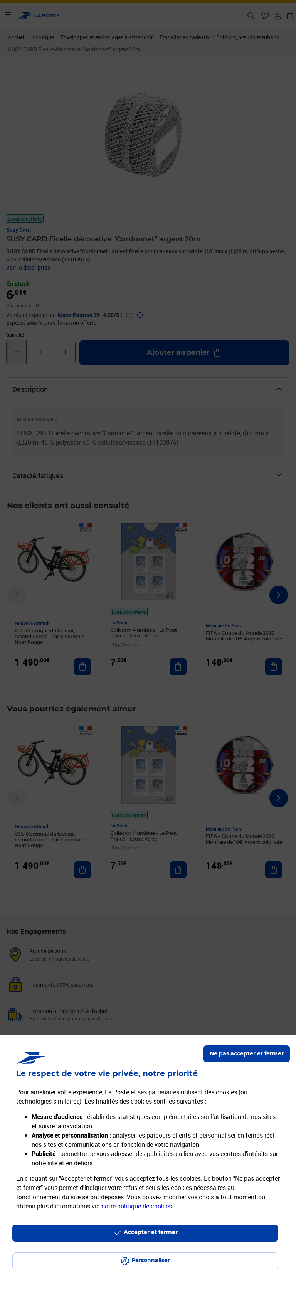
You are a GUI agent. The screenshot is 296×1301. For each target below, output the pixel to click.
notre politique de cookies (136, 1206)
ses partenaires (158, 1092)
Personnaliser (150, 1260)
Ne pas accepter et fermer (247, 1054)
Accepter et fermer (151, 1232)
